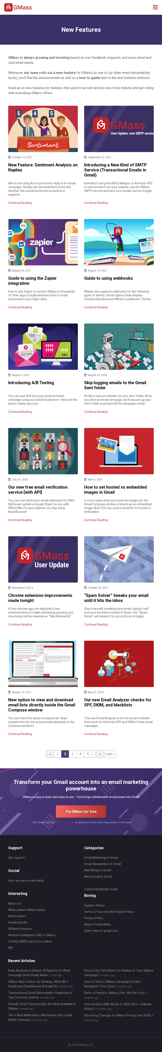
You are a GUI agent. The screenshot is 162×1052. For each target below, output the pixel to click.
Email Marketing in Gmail (101, 858)
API (10, 948)
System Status (94, 905)
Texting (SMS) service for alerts (30, 941)
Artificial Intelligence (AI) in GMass (31, 935)
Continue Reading (20, 203)
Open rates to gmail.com (101, 931)
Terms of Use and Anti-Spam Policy (109, 912)
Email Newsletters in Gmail (102, 864)
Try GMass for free (81, 812)
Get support (16, 858)
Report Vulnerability (97, 924)
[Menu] (155, 7)
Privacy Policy (93, 918)
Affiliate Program (20, 929)
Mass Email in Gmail (98, 876)
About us (14, 903)
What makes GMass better (26, 910)
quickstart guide (65, 822)
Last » (110, 754)
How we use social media (26, 880)
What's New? (17, 916)
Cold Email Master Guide (101, 889)
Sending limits (17, 922)
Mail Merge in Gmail (97, 870)
